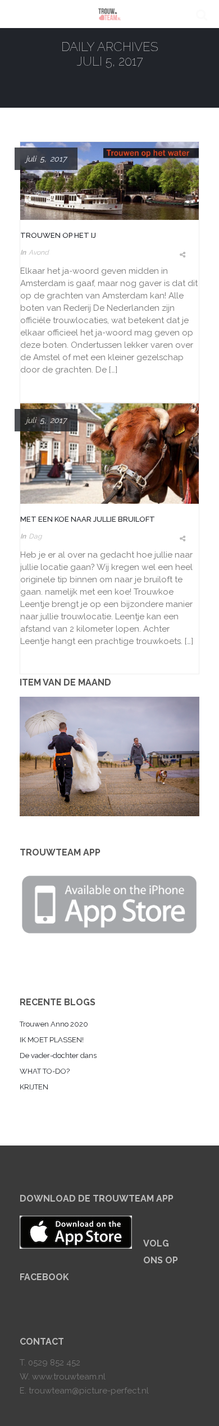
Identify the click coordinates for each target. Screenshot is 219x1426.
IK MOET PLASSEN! (52, 1040)
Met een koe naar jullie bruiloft (87, 519)
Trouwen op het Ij (58, 235)
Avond (38, 252)
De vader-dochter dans (58, 1055)
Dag (35, 536)
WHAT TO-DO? (45, 1071)
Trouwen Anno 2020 (54, 1024)
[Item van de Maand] (109, 756)
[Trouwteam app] (109, 902)
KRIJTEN (34, 1087)
